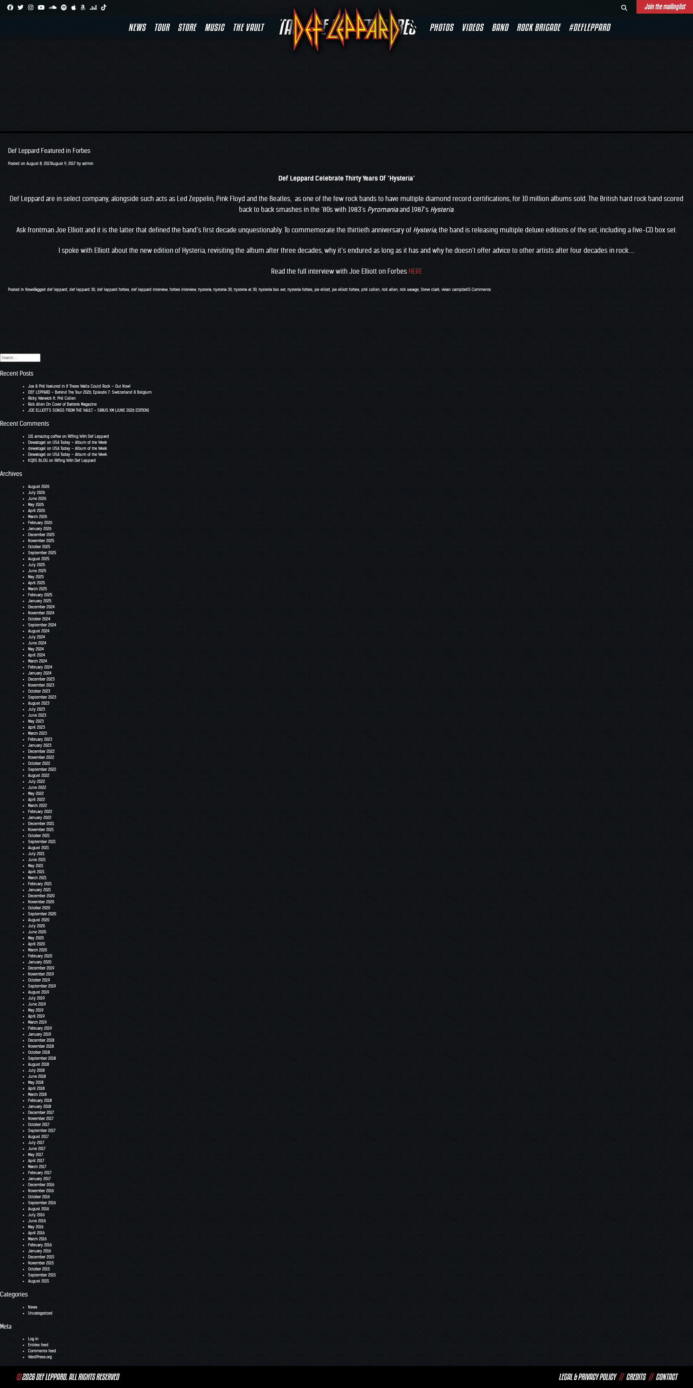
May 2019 (35, 1010)
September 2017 (42, 1130)
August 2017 (38, 1136)
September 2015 (42, 1275)
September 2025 (42, 552)
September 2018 (42, 1058)
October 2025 (39, 546)
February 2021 (40, 883)
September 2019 (42, 986)
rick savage (409, 289)
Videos (472, 27)
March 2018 (37, 1094)
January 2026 (39, 528)
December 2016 (41, 1184)
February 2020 (40, 956)
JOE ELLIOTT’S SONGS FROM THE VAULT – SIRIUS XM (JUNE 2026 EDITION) (88, 410)
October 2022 (39, 763)
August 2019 (38, 992)
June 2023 (37, 715)
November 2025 (41, 540)
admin (87, 163)
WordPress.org (40, 1357)
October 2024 (39, 619)
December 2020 (41, 895)
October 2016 (39, 1196)
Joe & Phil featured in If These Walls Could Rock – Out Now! (79, 386)
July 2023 (36, 709)
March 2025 (37, 588)
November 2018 (41, 1046)
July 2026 (36, 492)
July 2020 (36, 926)
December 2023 (41, 679)
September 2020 (42, 914)
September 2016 (42, 1202)
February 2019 (40, 1028)
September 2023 (42, 697)
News (137, 27)
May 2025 (36, 576)
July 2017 (36, 1142)
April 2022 (36, 799)
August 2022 (38, 775)
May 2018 (35, 1082)
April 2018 (36, 1088)
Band (500, 27)
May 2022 (36, 793)
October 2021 (39, 835)
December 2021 (41, 823)
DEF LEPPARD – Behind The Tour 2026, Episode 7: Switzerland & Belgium (90, 392)
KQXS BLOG (38, 460)
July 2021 (36, 853)
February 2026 (40, 522)
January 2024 (39, 673)
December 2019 (41, 968)
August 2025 (38, 558)
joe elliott (322, 289)
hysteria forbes (300, 289)
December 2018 (41, 1040)
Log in (33, 1338)
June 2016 (37, 1220)
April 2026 (36, 510)
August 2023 (38, 703)
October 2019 (39, 980)
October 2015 (39, 1269)
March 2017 (37, 1166)
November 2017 (41, 1118)
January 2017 (39, 1178)
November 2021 (41, 829)
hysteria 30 (222, 289)
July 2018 (36, 1070)
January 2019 (39, 1034)
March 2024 (37, 661)
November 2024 (41, 613)
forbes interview (183, 289)
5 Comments (479, 289)
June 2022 (37, 787)
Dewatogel (37, 442)
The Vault (248, 27)
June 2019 (37, 1004)
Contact (666, 1377)
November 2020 (41, 901)
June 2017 (37, 1148)
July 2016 (36, 1214)
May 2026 (36, 504)
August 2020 (38, 920)
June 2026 (37, 498)
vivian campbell (455, 289)
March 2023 (37, 733)
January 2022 (39, 817)
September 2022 (42, 769)
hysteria (204, 289)
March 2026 (37, 516)
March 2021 (37, 877)
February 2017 (40, 1172)
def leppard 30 (82, 289)
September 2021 (42, 841)
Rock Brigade (538, 27)
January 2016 (39, 1251)
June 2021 (37, 859)
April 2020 (36, 944)
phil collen (370, 289)
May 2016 (35, 1226)
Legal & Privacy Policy (587, 1377)
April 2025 (36, 582)
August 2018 (38, 1064)
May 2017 (35, 1154)
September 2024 (42, 625)
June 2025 (37, 570)
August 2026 (38, 486)
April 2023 (36, 727)
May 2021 (35, 865)
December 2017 (41, 1112)
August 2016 (38, 1208)
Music (214, 27)
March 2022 (37, 805)
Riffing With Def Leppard (88, 436)
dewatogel (37, 448)
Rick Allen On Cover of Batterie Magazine (62, 404)
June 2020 (37, 932)
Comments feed (42, 1350)
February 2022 (40, 811)
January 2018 (39, 1106)
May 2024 (36, 649)
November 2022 (41, 757)
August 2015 (38, 1281)
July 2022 (36, 781)
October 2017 (39, 1124)
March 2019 (37, 1022)
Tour (161, 27)
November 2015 (41, 1263)
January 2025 (39, 601)
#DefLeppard (589, 27)
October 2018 (39, 1052)
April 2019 (36, 1016)
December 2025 (41, 534)
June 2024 (37, 643)
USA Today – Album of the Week (80, 442)
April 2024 (36, 655)
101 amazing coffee (44, 436)
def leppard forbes (113, 289)
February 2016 (40, 1245)
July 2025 (36, 564)
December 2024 (41, 607)
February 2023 (40, 739)
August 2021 (38, 847)
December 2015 (41, 1257)
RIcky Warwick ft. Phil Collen (52, 398)
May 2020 (36, 938)
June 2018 (37, 1076)
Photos (441, 27)
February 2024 (40, 667)
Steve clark (430, 289)
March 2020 (37, 950)
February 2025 (40, 594)
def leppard (57, 289)
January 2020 (39, 962)
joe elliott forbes (345, 289)
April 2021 (36, 871)
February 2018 (40, 1100)
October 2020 (39, 907)
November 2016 (41, 1190)
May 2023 (36, 721)
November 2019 (41, 974)
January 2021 (39, 889)
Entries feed (38, 1344)
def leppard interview (149, 289)
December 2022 (41, 751)
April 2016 (36, 1233)
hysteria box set (272, 289)
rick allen (390, 289)
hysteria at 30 (245, 289)
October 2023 (39, 691)
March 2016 (37, 1239)
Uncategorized (40, 1313)
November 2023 (41, 685)
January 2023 (39, 745)
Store (187, 27)
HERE (415, 271)
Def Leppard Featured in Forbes (49, 150)
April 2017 (36, 1160)
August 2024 (38, 631)
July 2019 (36, 998)
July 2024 (36, 637)
